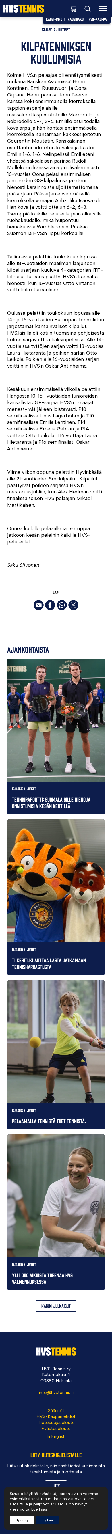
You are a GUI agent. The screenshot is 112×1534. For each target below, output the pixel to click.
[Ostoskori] (73, 8)
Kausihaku (76, 19)
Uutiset (64, 29)
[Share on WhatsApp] (62, 605)
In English (56, 1436)
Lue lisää (39, 1509)
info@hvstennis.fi (56, 1392)
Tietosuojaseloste (56, 1422)
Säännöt (56, 1410)
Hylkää (47, 1520)
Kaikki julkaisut (56, 1306)
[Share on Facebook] (50, 605)
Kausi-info (54, 19)
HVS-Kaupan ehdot (56, 1416)
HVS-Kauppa (98, 19)
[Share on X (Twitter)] (73, 605)
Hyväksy (22, 1520)
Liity (56, 1485)
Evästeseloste (56, 1428)
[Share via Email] (39, 605)
